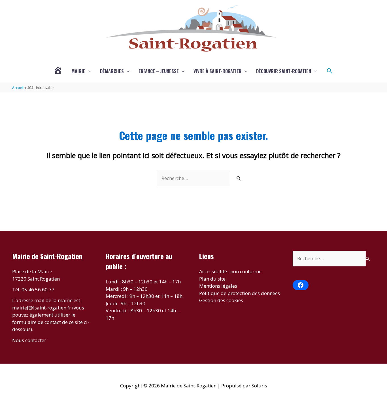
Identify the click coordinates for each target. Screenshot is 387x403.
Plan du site (212, 278)
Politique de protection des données (239, 293)
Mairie (78, 71)
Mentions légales (218, 286)
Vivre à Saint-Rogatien (217, 71)
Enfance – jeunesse (159, 71)
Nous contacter (29, 340)
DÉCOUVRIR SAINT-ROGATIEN (283, 71)
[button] (329, 71)
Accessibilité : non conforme (230, 271)
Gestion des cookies (221, 300)
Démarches (112, 71)
